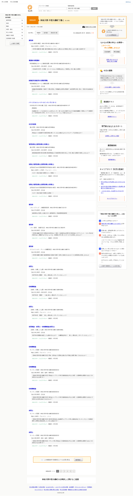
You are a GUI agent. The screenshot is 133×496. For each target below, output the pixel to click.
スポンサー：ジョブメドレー (39, 52)
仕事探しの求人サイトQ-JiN (30, 8)
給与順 (46, 32)
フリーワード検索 (44, 6)
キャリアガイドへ (112, 198)
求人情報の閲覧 (33, 487)
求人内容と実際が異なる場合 (51, 489)
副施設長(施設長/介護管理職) (38, 80)
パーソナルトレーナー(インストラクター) (42, 102)
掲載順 (39, 32)
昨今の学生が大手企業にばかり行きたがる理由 (113, 182)
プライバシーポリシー (80, 487)
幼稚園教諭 (32, 286)
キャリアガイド (39, 489)
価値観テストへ (112, 116)
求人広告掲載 (14, 2)
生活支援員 (32, 124)
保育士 (31, 266)
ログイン (128, 2)
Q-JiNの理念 (42, 487)
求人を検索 (5, 2)
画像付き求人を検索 (90, 27)
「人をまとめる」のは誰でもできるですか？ (112, 191)
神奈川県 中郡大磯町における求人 (111, 223)
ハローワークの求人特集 (61, 487)
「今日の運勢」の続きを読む (112, 87)
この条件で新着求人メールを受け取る (110, 266)
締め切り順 (54, 32)
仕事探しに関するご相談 (112, 136)
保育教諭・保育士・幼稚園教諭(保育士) (42, 326)
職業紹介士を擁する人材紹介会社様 (77, 489)
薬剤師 (31, 40)
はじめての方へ (50, 487)
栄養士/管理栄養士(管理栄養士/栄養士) (41, 164)
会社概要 (71, 487)
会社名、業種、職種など (45, 11)
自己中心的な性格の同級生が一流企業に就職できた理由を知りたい (113, 187)
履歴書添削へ (112, 159)
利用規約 (89, 487)
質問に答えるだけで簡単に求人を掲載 (112, 60)
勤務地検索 (71, 6)
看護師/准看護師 (34, 60)
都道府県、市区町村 (73, 11)
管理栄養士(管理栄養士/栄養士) (39, 144)
